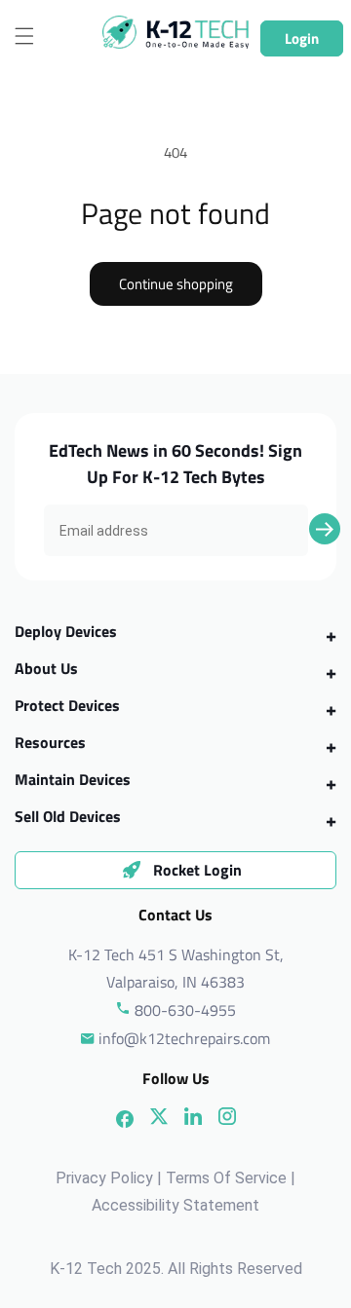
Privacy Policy (104, 1178)
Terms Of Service (226, 1178)
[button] (24, 36)
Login (302, 38)
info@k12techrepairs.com (184, 1038)
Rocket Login (197, 869)
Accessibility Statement (175, 1205)
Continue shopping (176, 284)
